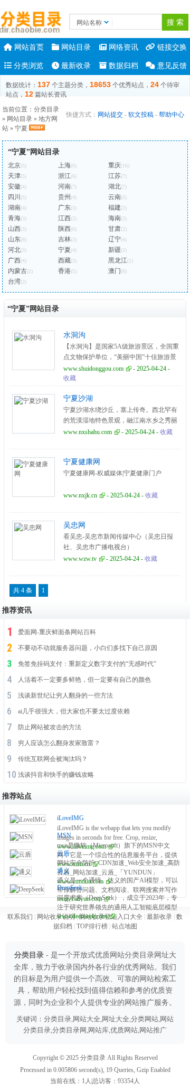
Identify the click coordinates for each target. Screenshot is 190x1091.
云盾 (63, 853)
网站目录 (75, 47)
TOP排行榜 (92, 926)
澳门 (114, 271)
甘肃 (114, 228)
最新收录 (75, 66)
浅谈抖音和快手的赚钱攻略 (56, 774)
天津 (14, 176)
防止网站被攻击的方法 (49, 727)
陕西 (64, 228)
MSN (64, 835)
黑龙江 (117, 260)
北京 (14, 165)
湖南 (14, 207)
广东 (64, 207)
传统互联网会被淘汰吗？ (53, 759)
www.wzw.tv (80, 558)
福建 (114, 207)
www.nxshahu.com (87, 432)
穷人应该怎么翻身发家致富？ (59, 743)
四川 (14, 197)
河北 (14, 249)
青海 (14, 218)
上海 (64, 165)
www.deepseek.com (82, 916)
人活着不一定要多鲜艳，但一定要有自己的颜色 (84, 679)
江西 (64, 218)
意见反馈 (171, 66)
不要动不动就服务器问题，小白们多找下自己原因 (87, 648)
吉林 (64, 239)
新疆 (114, 249)
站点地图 (124, 926)
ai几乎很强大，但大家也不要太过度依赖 (74, 711)
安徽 (14, 186)
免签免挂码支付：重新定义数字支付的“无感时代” (87, 663)
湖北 (114, 186)
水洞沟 (74, 335)
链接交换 (171, 47)
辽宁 (114, 239)
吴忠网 (74, 525)
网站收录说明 (56, 916)
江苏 (114, 176)
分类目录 (46, 109)
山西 (14, 228)
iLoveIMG (70, 818)
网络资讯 (122, 47)
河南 (64, 186)
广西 (14, 260)
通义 (63, 870)
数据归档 (122, 66)
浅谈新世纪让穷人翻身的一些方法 (65, 695)
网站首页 (28, 47)
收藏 (69, 378)
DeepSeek (69, 887)
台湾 (14, 281)
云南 (114, 197)
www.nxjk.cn (80, 495)
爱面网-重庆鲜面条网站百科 (57, 632)
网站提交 (110, 114)
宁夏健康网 (81, 462)
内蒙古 (17, 271)
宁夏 (21, 128)
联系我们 (20, 916)
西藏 (64, 260)
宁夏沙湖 (78, 398)
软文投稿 (141, 114)
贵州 (64, 197)
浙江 (64, 176)
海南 (114, 218)
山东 (14, 239)
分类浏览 (27, 66)
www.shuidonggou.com (93, 368)
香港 (64, 271)
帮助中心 (171, 114)
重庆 (114, 165)
